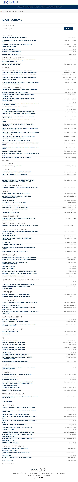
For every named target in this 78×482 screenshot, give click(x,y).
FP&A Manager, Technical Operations (14, 202)
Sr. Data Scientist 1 (8, 460)
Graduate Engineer (8, 266)
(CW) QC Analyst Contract (10, 340)
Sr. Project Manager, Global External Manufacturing (19, 273)
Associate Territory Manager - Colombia (15, 107)
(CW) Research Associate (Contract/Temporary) (17, 374)
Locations (58, 7)
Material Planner (8, 429)
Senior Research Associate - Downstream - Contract (18, 284)
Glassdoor (44, 469)
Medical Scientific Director (11, 305)
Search (68, 29)
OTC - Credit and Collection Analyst (14, 205)
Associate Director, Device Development (15, 321)
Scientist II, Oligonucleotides (11, 390)
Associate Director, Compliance (12, 166)
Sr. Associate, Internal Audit (11, 212)
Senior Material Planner (10, 442)
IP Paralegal (6, 242)
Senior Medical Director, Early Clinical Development (19, 72)
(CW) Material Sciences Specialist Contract (16, 452)
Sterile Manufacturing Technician (13, 276)
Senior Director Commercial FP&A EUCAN (15, 207)
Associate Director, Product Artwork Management (18, 407)
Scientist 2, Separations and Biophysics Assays (16, 457)
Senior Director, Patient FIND (11, 151)
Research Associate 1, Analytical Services (15, 354)
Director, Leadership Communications (14, 174)
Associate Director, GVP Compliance (13, 342)
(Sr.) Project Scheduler (9, 319)
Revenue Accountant (9, 47)
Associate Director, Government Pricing (15, 92)
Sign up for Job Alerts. (8, 464)
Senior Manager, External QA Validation (15, 361)
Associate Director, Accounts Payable (14, 38)
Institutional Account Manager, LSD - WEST (16, 140)
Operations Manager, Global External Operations (18, 432)
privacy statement (34, 473)
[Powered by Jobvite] (39, 479)
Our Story (30, 7)
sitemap (25, 473)
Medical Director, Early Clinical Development (17, 70)
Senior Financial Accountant (11, 51)
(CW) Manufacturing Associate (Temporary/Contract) (19, 257)
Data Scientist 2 (7, 455)
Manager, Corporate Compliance (12, 244)
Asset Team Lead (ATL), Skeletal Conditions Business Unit (20, 90)
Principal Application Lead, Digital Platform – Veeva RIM (20, 226)
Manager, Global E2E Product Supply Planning (17, 427)
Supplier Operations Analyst (11, 64)
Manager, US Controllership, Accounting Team (17, 44)
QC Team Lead (6, 352)
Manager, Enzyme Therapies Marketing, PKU (16, 296)
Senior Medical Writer (9, 80)
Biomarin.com (17, 473)
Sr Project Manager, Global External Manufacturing (19, 271)
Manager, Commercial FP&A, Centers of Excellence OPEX (20, 187)
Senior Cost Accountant (10, 49)
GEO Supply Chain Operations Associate (14, 424)
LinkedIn (40, 469)
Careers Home (20, 7)
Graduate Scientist (8, 268)
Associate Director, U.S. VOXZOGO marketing (16, 294)
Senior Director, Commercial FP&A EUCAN (15, 210)
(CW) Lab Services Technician (11, 282)
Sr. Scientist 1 (6, 334)
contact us (54, 473)
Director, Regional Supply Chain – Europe (15, 414)
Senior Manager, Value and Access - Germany (16, 157)
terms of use (45, 473)
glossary (62, 473)
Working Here (39, 7)
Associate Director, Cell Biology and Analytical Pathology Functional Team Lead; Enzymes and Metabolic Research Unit (17, 383)
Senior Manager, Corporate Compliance (15, 251)
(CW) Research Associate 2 (10, 377)
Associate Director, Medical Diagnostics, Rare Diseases (19, 302)
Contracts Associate (9, 236)
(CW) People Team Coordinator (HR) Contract (16, 172)
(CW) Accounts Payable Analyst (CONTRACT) (15, 193)
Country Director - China (10, 109)
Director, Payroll (8, 200)
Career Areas (49, 7)
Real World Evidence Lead (10, 331)
